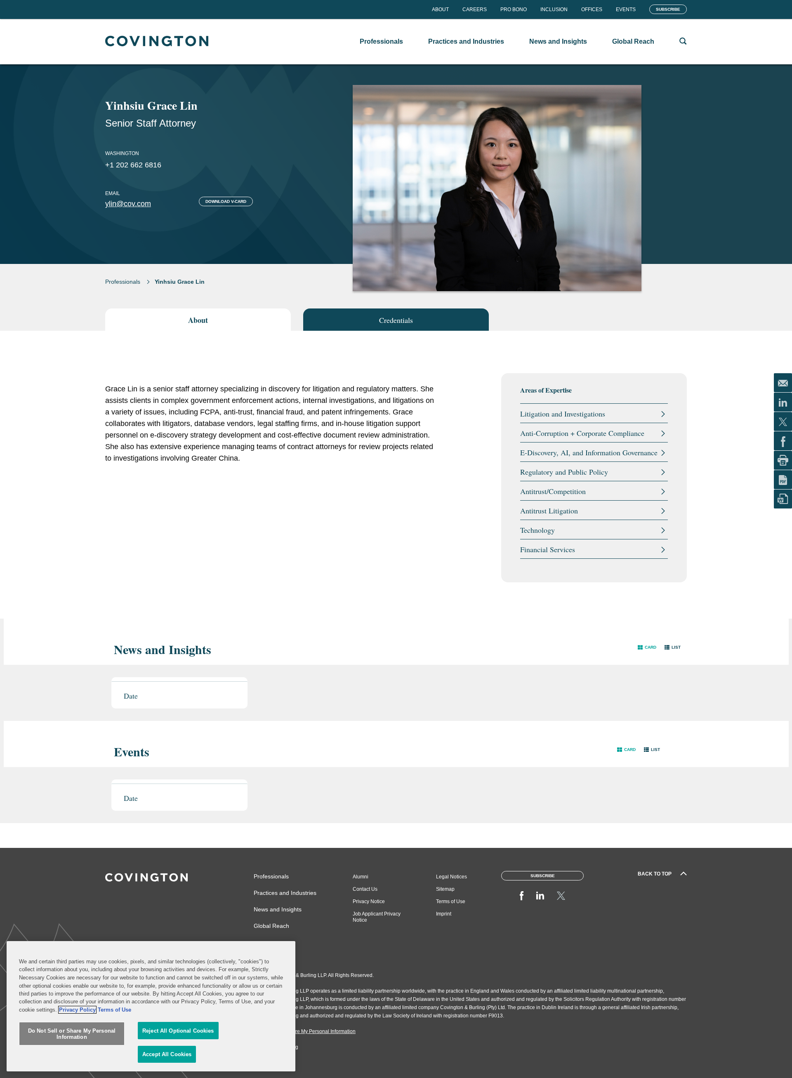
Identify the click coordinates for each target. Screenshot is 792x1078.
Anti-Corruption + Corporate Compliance (582, 433)
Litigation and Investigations (562, 414)
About (440, 9)
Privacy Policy (77, 1010)
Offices (591, 9)
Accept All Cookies (166, 1054)
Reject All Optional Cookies (178, 1031)
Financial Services (547, 549)
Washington (122, 153)
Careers (474, 9)
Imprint (443, 914)
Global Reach (271, 926)
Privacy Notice (369, 901)
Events (626, 9)
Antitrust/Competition (553, 491)
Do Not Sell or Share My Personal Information (72, 1034)
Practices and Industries (285, 893)
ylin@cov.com (128, 204)
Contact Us (365, 889)
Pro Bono (513, 9)
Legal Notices (451, 877)
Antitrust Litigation (549, 510)
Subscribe (668, 9)
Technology (537, 530)
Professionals (122, 281)
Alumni (360, 877)
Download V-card (225, 201)
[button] (647, 647)
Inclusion (554, 9)
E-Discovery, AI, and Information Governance (589, 452)
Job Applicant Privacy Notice (377, 917)
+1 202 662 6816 (133, 165)
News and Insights (278, 909)
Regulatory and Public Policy (564, 472)
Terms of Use (450, 901)
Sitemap (445, 889)
